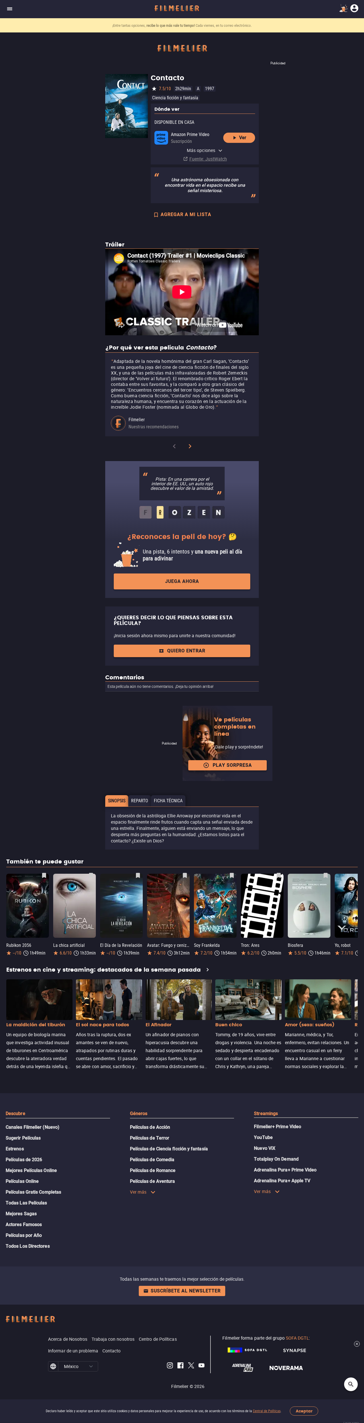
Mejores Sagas (21, 1213)
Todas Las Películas (26, 1203)
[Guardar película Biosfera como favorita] (325, 875)
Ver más (138, 1192)
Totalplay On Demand (276, 1159)
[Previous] (174, 447)
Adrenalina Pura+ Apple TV (282, 1180)
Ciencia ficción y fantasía (175, 97)
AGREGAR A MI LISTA (186, 214)
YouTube (263, 1137)
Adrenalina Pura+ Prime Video (285, 1170)
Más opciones (201, 150)
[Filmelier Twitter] (191, 1366)
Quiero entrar (186, 650)
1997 (209, 88)
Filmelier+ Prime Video (277, 1126)
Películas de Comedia (152, 1159)
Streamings (266, 1113)
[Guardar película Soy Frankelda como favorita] (231, 875)
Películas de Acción (150, 1127)
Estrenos (15, 1148)
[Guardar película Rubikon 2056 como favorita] (44, 875)
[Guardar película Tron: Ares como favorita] (278, 875)
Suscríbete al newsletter (186, 1291)
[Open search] (351, 1384)
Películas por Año (24, 1235)
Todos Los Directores (28, 1246)
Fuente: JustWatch (208, 159)
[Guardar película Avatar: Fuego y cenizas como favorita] (184, 875)
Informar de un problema (73, 1351)
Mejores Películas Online (31, 1170)
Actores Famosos (24, 1224)
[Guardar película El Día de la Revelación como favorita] (138, 875)
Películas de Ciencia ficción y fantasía (169, 1148)
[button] (91, 1366)
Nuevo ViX (264, 1148)
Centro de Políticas (158, 1339)
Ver (242, 137)
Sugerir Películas (23, 1138)
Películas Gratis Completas (33, 1192)
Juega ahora (182, 581)
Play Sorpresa (232, 765)
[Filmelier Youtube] (201, 1366)
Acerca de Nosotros (67, 1339)
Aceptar (304, 1411)
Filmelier (137, 419)
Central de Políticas (266, 1411)
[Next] (190, 447)
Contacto (111, 1351)
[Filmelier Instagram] (170, 1366)
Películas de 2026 (24, 1159)
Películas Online (22, 1181)
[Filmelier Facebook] (180, 1366)
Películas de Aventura (152, 1181)
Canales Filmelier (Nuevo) (32, 1127)
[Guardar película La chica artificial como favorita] (91, 875)
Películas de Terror (149, 1138)
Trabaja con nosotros (113, 1339)
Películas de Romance (153, 1170)
